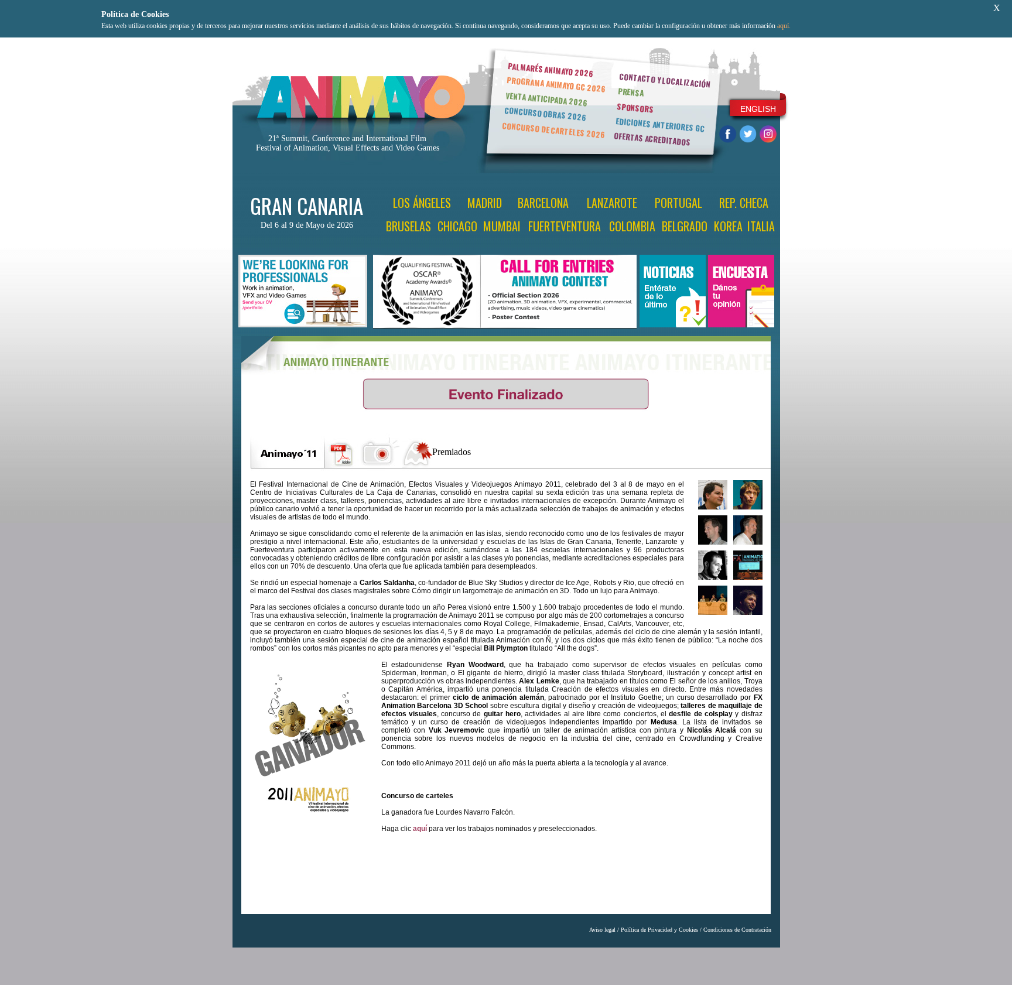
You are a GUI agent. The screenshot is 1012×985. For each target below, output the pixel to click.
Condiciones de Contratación (737, 929)
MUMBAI (502, 226)
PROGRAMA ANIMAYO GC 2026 (556, 84)
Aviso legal (602, 929)
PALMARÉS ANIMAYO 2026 (550, 69)
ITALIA (761, 226)
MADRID (484, 202)
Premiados (451, 452)
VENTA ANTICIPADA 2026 (546, 99)
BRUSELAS (408, 226)
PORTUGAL (678, 202)
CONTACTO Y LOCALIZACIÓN (664, 80)
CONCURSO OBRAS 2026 (545, 114)
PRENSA (631, 92)
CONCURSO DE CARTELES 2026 (553, 130)
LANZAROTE (612, 202)
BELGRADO (684, 226)
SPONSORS (635, 107)
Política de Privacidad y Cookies (659, 929)
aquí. (784, 26)
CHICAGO (457, 226)
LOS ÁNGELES (422, 202)
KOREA (728, 226)
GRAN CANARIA (306, 205)
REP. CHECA (743, 202)
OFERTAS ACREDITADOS (652, 138)
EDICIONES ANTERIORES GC (660, 125)
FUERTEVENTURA (564, 226)
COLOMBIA (632, 226)
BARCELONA (543, 202)
